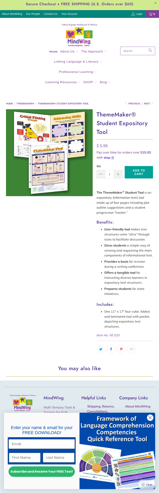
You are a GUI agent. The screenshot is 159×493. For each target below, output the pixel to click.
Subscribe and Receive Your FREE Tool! (41, 471)
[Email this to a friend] (131, 349)
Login (139, 13)
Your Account (69, 13)
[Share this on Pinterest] (121, 349)
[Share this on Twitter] (101, 349)
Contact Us (50, 13)
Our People (33, 13)
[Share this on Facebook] (111, 349)
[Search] (150, 51)
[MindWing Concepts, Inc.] (79, 33)
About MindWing (12, 13)
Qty (99, 166)
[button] (69, 52)
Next (147, 103)
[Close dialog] (150, 417)
